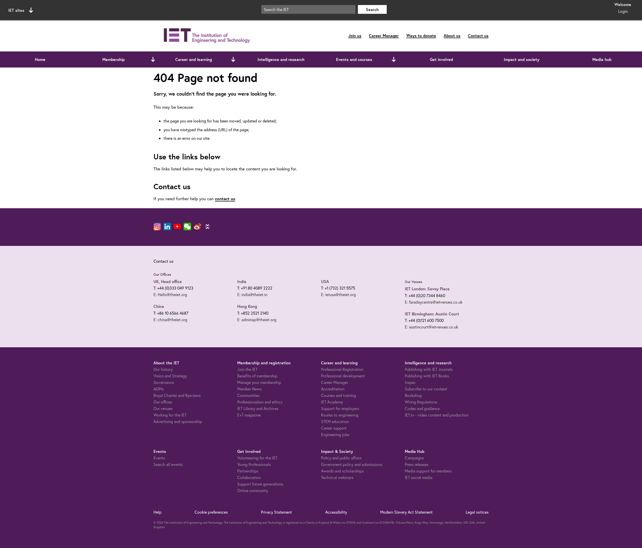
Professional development (343, 375)
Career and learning (193, 59)
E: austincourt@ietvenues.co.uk (431, 326)
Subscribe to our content (426, 388)
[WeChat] (187, 226)
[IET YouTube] (177, 227)
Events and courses (354, 59)
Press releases (416, 464)
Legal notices (477, 512)
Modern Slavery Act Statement (406, 512)
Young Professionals (254, 464)
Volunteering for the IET (257, 457)
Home (40, 59)
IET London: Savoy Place (427, 288)
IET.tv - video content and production (436, 415)
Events (159, 457)
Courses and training (338, 395)
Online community (252, 490)
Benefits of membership (257, 375)
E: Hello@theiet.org (170, 294)
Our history (163, 369)
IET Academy (332, 401)
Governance (163, 382)
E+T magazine (249, 415)
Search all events (168, 464)
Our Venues (413, 282)
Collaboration (249, 477)
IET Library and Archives (257, 408)
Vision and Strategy (170, 375)
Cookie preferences (211, 512)
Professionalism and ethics (259, 401)
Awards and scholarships (342, 470)
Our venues (163, 408)
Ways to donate (421, 35)
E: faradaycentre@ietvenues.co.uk (433, 302)
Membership (113, 59)
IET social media (418, 477)
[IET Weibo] (197, 226)
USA (325, 281)
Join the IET (247, 369)
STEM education (335, 421)
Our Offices (162, 274)
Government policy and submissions (351, 464)
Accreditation (332, 388)
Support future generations (260, 484)
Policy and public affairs (341, 457)
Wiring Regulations (421, 401)
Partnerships (247, 470)
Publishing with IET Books (427, 375)
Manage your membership (259, 382)
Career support (334, 428)
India (241, 281)
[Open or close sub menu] (152, 59)
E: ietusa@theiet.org (338, 294)
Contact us (478, 35)
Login (623, 11)
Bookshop (413, 395)
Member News (249, 388)
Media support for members (428, 470)
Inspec (410, 382)
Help (157, 512)
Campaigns (414, 457)
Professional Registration (342, 369)
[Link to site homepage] (205, 35)
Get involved (441, 59)
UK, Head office (167, 281)
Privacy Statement (276, 512)
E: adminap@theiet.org (256, 319)
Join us (354, 35)
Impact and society (521, 59)
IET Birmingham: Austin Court (432, 313)
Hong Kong (247, 306)
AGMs (158, 388)
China (158, 306)
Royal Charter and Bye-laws (177, 395)
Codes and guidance (422, 408)
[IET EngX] (207, 226)
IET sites (16, 10)
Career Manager (384, 35)
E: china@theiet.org (170, 319)
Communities (248, 395)
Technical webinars (337, 477)
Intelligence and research (281, 59)
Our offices (162, 401)
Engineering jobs (335, 434)
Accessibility (336, 512)
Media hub (601, 59)
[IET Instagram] (157, 226)
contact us (225, 198)
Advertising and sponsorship (177, 421)
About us (452, 35)
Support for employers (340, 408)
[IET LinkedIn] (167, 226)
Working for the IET (170, 415)
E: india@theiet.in (252, 294)
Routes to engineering (339, 415)
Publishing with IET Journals (429, 369)
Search (372, 9)
